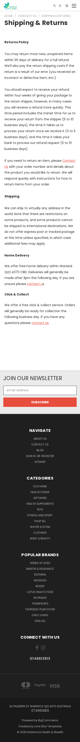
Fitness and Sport (40, 515)
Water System (40, 527)
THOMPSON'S (40, 603)
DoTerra (40, 574)
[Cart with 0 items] (67, 5)
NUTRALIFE (40, 598)
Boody (40, 586)
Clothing (40, 533)
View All (40, 621)
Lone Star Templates (48, 726)
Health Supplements (40, 504)
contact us (40, 323)
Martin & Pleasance (40, 569)
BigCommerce (48, 720)
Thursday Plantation (40, 609)
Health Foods (40, 492)
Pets (40, 509)
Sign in (31, 456)
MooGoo (40, 580)
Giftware (40, 498)
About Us (40, 439)
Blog (40, 450)
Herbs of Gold (40, 563)
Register (48, 456)
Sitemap (40, 462)
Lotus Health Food (40, 592)
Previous (6, 737)
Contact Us (40, 444)
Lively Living (40, 615)
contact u (35, 284)
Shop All (40, 521)
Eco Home (40, 486)
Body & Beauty (40, 538)
